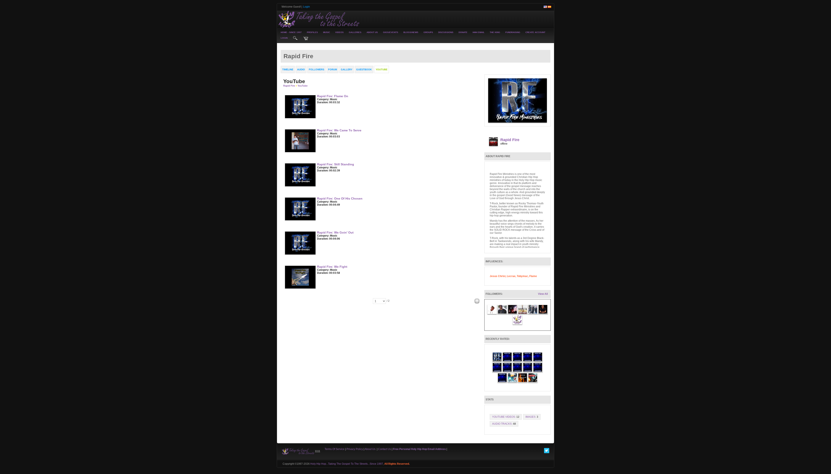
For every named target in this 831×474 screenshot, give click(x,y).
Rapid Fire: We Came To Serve (339, 130)
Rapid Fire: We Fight (332, 266)
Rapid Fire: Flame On (332, 96)
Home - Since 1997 (291, 32)
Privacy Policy (354, 449)
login (284, 38)
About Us (372, 32)
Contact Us (384, 449)
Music (326, 32)
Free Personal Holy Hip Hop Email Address (419, 449)
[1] (318, 105)
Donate (463, 32)
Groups (428, 32)
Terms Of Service (335, 449)
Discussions (445, 32)
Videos (339, 32)
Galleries (355, 32)
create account (535, 32)
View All (543, 293)
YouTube (303, 85)
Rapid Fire (289, 85)
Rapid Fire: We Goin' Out (335, 232)
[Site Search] (295, 38)
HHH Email (479, 32)
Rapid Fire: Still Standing (335, 164)
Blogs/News (410, 32)
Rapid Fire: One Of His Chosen (339, 198)
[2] (320, 105)
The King (495, 32)
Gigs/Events (390, 32)
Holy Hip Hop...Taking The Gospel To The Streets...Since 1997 (346, 463)
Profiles (312, 32)
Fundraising (512, 32)
